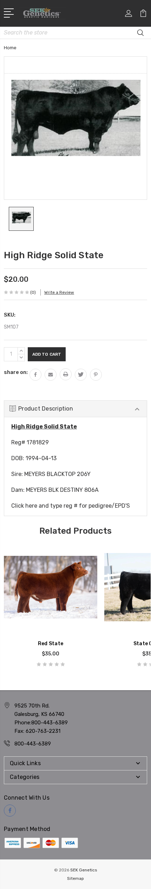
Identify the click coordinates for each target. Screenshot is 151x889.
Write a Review (59, 292)
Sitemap (75, 878)
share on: (16, 372)
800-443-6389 (32, 744)
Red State (50, 644)
